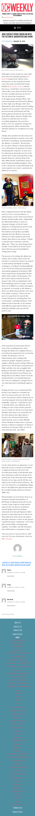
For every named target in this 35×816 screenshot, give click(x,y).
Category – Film (17, 717)
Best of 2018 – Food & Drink (18, 660)
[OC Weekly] (7, 17)
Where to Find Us (17, 804)
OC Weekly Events (17, 778)
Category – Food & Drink (17, 721)
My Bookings (18, 700)
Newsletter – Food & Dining (18, 767)
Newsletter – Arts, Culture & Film (18, 754)
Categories (18, 693)
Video (17, 801)
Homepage (17, 744)
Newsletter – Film (18, 764)
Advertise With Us (17, 643)
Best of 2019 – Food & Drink (18, 680)
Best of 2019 (17, 670)
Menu (19, 27)
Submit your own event (17, 791)
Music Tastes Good (14, 86)
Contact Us (17, 626)
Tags (18, 703)
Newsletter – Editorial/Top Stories (18, 757)
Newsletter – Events (18, 760)
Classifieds (17, 731)
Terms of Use (17, 630)
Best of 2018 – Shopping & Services (18, 663)
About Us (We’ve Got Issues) (17, 640)
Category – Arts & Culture (17, 710)
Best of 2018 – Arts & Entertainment (18, 653)
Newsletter (17, 747)
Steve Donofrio (7, 41)
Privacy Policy (18, 634)
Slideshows (17, 784)
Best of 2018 (17, 650)
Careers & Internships (17, 707)
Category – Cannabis (17, 714)
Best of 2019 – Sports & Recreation (18, 686)
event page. (8, 539)
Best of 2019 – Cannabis (18, 676)
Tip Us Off (18, 798)
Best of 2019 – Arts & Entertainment (18, 673)
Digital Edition (17, 737)
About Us (17, 622)
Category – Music (17, 724)
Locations (18, 697)
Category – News (17, 727)
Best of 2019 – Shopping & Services (18, 683)
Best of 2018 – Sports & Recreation (18, 666)
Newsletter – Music (18, 770)
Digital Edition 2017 (18, 740)
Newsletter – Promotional (18, 774)
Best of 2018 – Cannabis (18, 656)
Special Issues (17, 788)
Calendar (17, 690)
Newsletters (17, 751)
